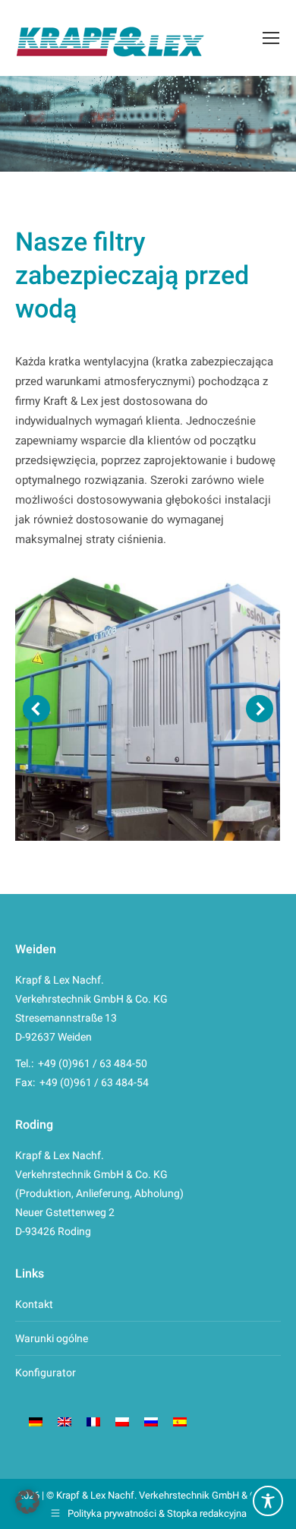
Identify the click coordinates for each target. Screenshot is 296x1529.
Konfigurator (45, 1372)
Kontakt (34, 1304)
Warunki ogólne (51, 1338)
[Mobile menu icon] (271, 38)
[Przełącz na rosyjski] (151, 1420)
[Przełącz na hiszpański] (179, 1420)
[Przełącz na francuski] (93, 1420)
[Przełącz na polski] (122, 1420)
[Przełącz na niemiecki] (35, 1420)
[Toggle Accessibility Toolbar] (268, 1501)
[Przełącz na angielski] (64, 1420)
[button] (36, 708)
